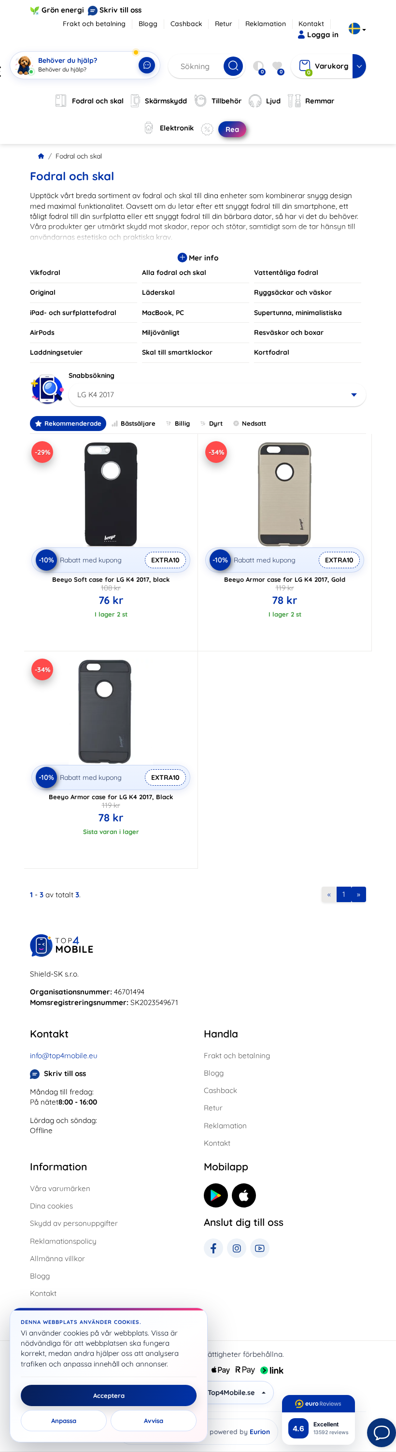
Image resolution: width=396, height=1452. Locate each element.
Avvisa (153, 1420)
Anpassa (63, 1420)
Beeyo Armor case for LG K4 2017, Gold (284, 579)
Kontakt (311, 23)
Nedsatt (254, 423)
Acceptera (109, 1395)
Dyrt (216, 423)
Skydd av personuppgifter (74, 1223)
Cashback (186, 23)
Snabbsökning (91, 375)
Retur (223, 23)
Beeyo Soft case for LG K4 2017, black (111, 579)
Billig (182, 423)
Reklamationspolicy (63, 1241)
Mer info (202, 257)
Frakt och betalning (94, 23)
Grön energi (63, 9)
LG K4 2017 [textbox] (95, 394)
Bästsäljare (138, 423)
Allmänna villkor (57, 1258)
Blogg (148, 23)
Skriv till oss (120, 9)
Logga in (323, 34)
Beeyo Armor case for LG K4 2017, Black (111, 797)
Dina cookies (51, 1205)
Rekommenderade (72, 423)
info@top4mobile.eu (64, 1055)
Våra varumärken (60, 1188)
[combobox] (217, 394)
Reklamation (265, 23)
